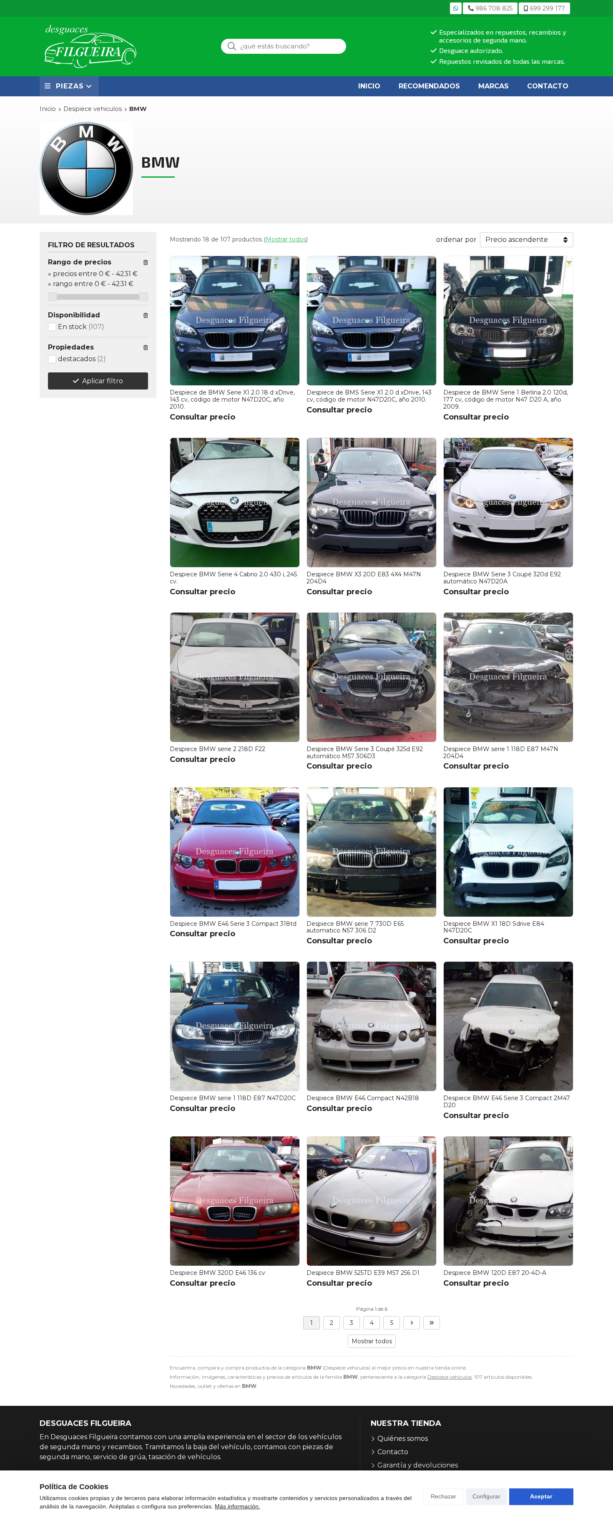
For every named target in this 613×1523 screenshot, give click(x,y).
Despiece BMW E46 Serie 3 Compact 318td (233, 923)
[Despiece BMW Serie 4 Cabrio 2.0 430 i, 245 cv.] (234, 502)
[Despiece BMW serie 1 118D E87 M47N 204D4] (508, 677)
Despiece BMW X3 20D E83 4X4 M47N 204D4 (363, 577)
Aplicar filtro (102, 381)
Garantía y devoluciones (417, 1465)
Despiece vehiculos (449, 1377)
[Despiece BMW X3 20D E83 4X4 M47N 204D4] (371, 502)
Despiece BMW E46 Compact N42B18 (362, 1098)
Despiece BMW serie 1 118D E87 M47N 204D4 (500, 752)
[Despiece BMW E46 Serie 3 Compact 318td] (234, 852)
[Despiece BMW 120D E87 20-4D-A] (508, 1201)
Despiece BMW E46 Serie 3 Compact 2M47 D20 (506, 1101)
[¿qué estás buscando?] (283, 46)
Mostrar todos (286, 239)
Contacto (392, 1452)
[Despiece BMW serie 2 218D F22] (234, 677)
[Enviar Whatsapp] (455, 8)
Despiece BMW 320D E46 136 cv (217, 1273)
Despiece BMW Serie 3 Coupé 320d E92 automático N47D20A (502, 577)
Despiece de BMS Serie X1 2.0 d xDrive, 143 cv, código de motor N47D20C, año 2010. (369, 396)
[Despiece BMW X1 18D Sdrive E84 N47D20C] (508, 852)
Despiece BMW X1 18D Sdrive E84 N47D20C (493, 927)
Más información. (237, 1506)
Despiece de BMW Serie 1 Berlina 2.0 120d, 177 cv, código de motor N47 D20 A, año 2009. (505, 399)
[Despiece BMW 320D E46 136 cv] (234, 1201)
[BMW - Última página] (431, 1322)
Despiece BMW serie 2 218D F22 (217, 749)
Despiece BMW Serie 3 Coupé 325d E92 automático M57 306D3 (364, 752)
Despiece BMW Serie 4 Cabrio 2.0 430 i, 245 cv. (233, 577)
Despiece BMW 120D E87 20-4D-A (494, 1273)
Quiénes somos (402, 1439)
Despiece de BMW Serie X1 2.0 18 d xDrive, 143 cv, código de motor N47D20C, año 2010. (232, 399)
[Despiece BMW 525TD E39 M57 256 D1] (371, 1201)
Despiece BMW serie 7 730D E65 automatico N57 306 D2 (355, 927)
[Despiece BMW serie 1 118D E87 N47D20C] (234, 1026)
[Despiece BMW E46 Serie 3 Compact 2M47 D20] (508, 1026)
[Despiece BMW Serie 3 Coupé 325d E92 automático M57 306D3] (371, 677)
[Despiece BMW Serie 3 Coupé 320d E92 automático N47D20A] (508, 502)
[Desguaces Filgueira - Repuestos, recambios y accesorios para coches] (90, 46)
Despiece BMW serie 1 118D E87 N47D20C (233, 1098)
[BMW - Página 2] (411, 1322)
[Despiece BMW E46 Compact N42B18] (371, 1026)
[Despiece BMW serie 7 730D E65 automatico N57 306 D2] (371, 852)
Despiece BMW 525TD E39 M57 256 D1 (363, 1273)
